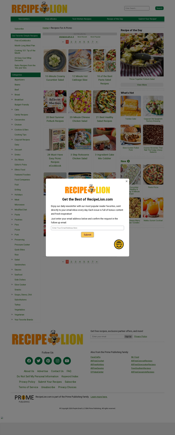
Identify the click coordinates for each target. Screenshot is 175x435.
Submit (87, 234)
